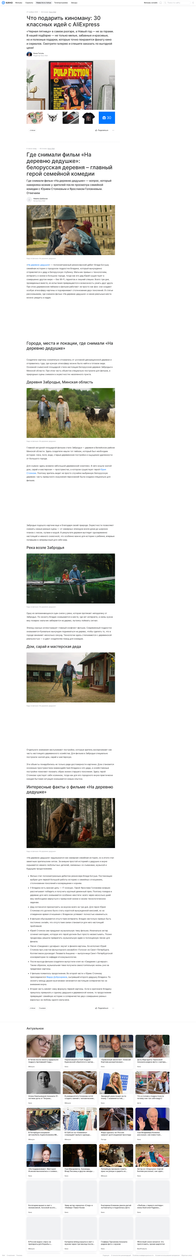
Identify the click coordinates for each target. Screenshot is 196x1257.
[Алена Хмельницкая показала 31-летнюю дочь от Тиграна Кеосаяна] (44, 1088)
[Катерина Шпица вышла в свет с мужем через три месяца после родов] (80, 1234)
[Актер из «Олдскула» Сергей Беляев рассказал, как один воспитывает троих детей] (152, 1161)
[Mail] (3, 2)
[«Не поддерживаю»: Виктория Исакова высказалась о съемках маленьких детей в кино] (44, 1161)
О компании (11, 1255)
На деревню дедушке (38, 265)
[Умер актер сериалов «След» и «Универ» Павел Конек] (80, 1198)
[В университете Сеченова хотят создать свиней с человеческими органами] (80, 1088)
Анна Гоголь (38, 53)
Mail (3, 1255)
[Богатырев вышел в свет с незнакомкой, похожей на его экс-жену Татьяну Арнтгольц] (44, 1198)
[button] (71, 85)
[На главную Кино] (9, 2)
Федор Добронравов (56, 977)
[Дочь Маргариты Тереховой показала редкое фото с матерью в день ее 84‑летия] (152, 1052)
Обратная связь (186, 1255)
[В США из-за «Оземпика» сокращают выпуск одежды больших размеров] (80, 1125)
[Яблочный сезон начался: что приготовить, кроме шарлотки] (152, 1234)
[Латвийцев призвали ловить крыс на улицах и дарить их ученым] (116, 1161)
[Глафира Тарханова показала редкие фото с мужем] (116, 1234)
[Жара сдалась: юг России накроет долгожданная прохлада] (116, 1125)
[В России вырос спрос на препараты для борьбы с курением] (44, 1234)
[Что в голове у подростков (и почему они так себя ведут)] (152, 1088)
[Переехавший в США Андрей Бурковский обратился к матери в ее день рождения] (80, 1052)
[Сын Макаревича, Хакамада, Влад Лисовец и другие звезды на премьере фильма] (80, 1161)
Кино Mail (52, 12)
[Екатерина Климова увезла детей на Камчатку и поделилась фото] (116, 1198)
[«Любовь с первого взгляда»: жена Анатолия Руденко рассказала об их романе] (152, 1198)
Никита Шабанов (40, 198)
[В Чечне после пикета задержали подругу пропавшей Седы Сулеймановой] (44, 1052)
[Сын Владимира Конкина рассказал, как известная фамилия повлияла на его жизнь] (152, 1125)
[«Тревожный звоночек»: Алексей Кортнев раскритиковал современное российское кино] (116, 1052)
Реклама (19, 1255)
